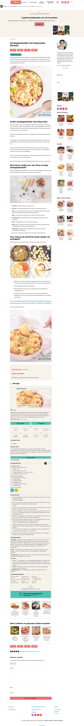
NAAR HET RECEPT (16, 54)
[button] (13, 370)
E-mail (11, 692)
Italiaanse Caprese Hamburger (44, 303)
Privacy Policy (58, 709)
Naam (11, 687)
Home (11, 38)
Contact (56, 713)
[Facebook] (62, 2)
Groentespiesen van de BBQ (27, 303)
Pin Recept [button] (41, 423)
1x (45, 463)
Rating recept (13, 663)
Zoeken (58, 82)
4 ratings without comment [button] (33, 651)
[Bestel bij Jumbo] (16, 490)
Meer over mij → (65, 67)
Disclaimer (57, 711)
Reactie (12, 668)
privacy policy (42, 725)
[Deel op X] (20, 50)
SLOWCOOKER (33, 2)
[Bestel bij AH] (12, 490)
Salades (14, 38)
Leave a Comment (39, 6)
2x (47, 463)
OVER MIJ (57, 2)
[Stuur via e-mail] (34, 50)
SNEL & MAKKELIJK (42, 2)
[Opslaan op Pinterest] (27, 50)
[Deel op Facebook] (13, 50)
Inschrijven (39, 24)
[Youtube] (68, 2)
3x (49, 463)
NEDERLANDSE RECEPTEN (50, 2)
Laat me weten (26, 595)
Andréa (14, 409)
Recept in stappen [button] (30, 457)
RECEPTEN (24, 2)
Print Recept (21, 423)
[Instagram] (65, 2)
